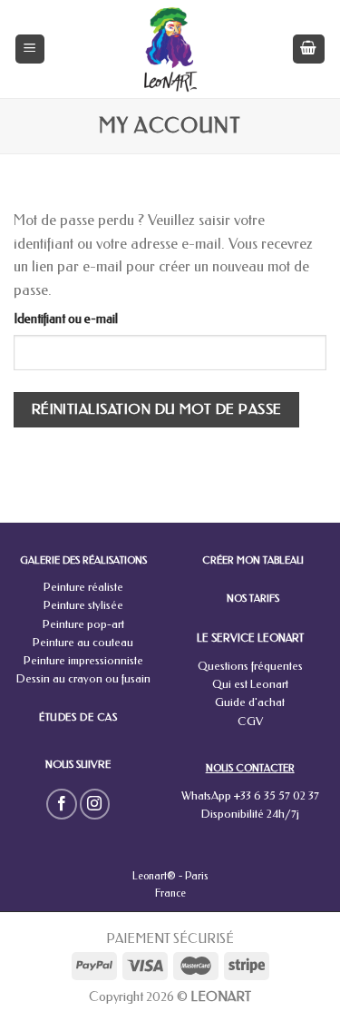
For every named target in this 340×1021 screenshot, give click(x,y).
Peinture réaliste (83, 587)
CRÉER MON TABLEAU (253, 560)
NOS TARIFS (253, 598)
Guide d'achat (250, 702)
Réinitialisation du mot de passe (157, 409)
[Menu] (30, 49)
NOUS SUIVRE (78, 764)
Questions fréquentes (250, 665)
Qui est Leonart (250, 684)
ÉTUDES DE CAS (78, 718)
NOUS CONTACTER (250, 768)
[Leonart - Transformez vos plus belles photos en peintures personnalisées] (170, 49)
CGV (250, 721)
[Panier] (309, 49)
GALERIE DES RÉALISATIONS (83, 560)
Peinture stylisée (83, 605)
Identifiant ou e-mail (66, 319)
